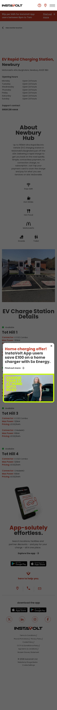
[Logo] (12, 5)
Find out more (13, 368)
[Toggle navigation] (52, 6)
